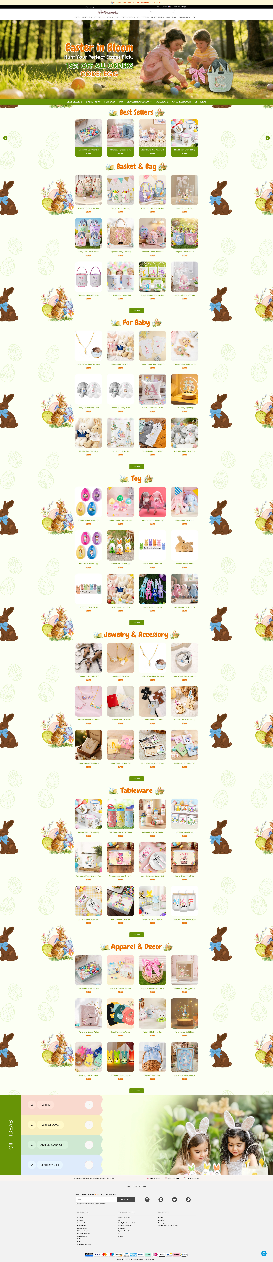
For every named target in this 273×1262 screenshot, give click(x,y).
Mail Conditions (82, 1228)
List (119, 1233)
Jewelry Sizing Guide (124, 1225)
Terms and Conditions (84, 1223)
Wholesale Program (83, 1231)
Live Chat (161, 1220)
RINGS (109, 17)
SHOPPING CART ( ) (180, 7)
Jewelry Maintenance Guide (126, 1223)
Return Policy (122, 1228)
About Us (80, 1217)
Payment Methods (123, 1231)
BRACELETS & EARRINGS (124, 17)
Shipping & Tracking (124, 1217)
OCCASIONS (184, 17)
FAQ (119, 1220)
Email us (160, 1217)
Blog (78, 1241)
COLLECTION (171, 17)
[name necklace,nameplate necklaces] (108, 11)
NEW (194, 17)
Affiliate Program (82, 1236)
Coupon (120, 1236)
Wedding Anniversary (84, 1244)
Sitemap (80, 1220)
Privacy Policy (101, 1203)
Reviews (79, 1239)
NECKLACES (99, 17)
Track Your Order (162, 7)
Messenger (162, 1223)
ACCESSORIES (142, 17)
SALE (77, 17)
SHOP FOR (86, 17)
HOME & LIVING (157, 17)
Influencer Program (83, 1233)
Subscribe (126, 1199)
